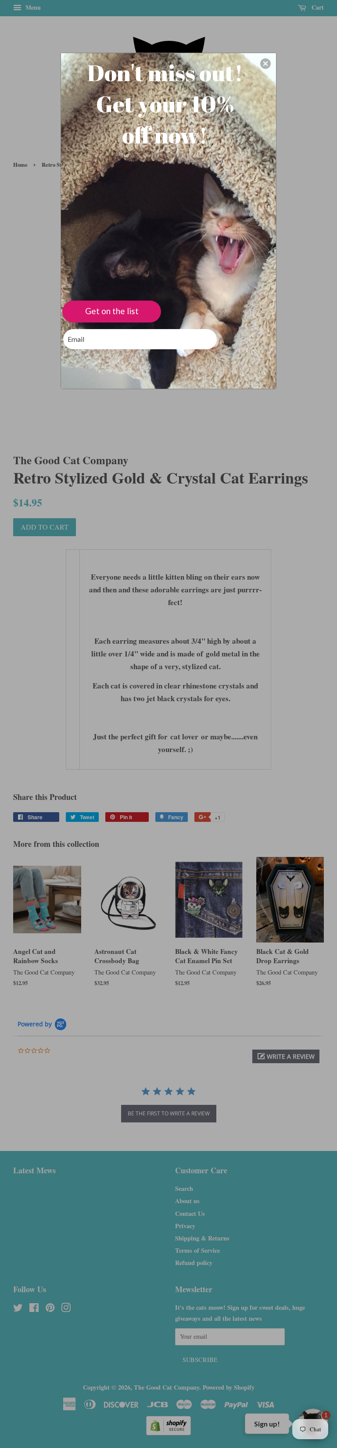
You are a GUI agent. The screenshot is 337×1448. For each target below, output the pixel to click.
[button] (265, 63)
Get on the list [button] (112, 311)
